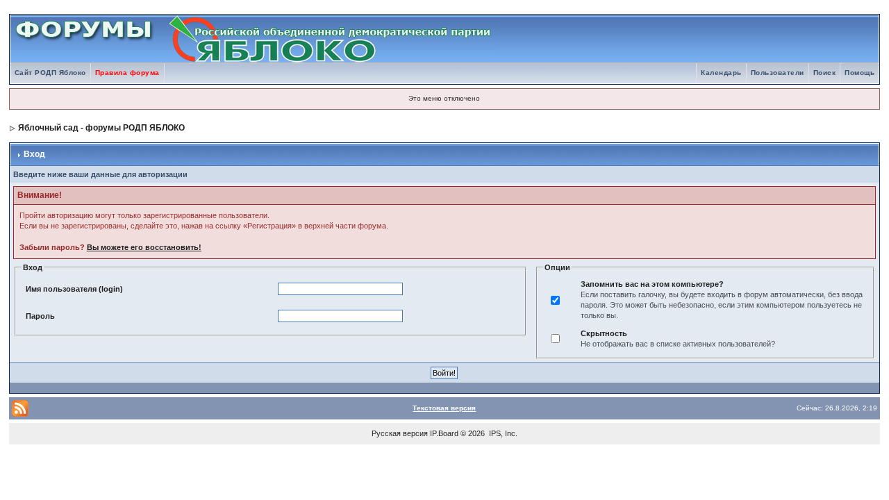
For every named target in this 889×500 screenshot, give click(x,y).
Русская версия (400, 433)
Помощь (859, 72)
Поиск (824, 72)
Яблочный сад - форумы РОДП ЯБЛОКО (101, 128)
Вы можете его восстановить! (144, 247)
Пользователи (777, 72)
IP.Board (444, 433)
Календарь (721, 72)
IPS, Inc (502, 433)
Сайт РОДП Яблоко (50, 72)
